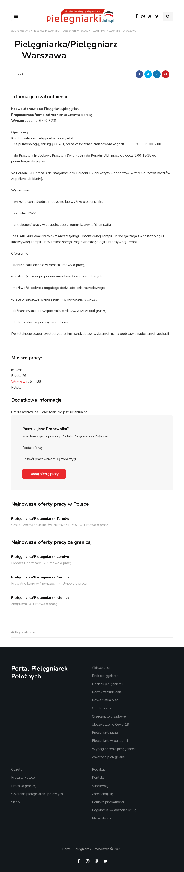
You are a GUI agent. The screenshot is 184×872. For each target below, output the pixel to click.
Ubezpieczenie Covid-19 (110, 724)
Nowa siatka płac (105, 700)
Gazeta (16, 769)
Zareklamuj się (103, 794)
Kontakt (98, 777)
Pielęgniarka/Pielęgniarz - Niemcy (40, 577)
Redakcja (99, 769)
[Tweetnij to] (148, 74)
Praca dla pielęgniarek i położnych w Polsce (60, 30)
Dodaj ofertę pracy (44, 473)
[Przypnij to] (165, 74)
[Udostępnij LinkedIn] (157, 74)
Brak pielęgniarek (105, 676)
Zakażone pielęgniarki (108, 757)
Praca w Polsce (23, 777)
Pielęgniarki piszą (105, 732)
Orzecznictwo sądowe (109, 716)
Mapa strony (101, 818)
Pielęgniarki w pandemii (110, 740)
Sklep (15, 802)
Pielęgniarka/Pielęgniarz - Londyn (40, 556)
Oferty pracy (101, 708)
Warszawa (19, 382)
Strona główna (20, 30)
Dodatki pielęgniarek (107, 684)
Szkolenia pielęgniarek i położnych (37, 794)
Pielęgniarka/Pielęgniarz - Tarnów (40, 518)
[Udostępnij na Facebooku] (139, 74)
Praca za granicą (23, 786)
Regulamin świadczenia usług (114, 810)
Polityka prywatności (108, 802)
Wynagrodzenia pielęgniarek (114, 749)
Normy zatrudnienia (107, 692)
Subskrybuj (100, 786)
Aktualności (101, 667)
